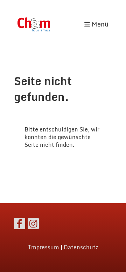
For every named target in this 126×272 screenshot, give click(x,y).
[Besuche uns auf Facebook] (19, 225)
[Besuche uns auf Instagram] (33, 225)
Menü (99, 24)
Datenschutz (81, 247)
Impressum (43, 247)
